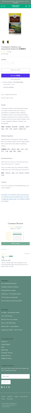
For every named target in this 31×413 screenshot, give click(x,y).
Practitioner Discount (7, 353)
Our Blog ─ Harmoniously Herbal (10, 312)
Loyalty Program (5, 344)
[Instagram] (4, 387)
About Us (3, 397)
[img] (4, 254)
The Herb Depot (6, 403)
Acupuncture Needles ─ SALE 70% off (11, 330)
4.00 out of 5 (18, 227)
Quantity (4, 60)
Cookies (3, 399)
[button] (4, 52)
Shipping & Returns (6, 358)
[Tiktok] (6, 387)
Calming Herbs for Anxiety (8, 290)
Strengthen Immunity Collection (9, 287)
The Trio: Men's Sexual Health (9, 297)
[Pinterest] (9, 387)
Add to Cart (15, 70)
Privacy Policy (10, 399)
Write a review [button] (16, 244)
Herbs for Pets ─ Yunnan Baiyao (10, 326)
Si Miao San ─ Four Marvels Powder (11, 294)
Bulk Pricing (4, 350)
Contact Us (4, 341)
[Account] (26, 6)
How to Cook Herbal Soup (8, 323)
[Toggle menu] (1, 6)
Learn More (15, 3)
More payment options (15, 79)
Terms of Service (24, 397)
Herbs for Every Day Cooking (9, 319)
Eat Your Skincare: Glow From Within (11, 301)
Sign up (6, 382)
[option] (15, 23)
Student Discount (6, 356)
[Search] (5, 6)
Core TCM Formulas (6, 316)
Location (16, 397)
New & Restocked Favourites (9, 283)
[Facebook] (1, 387)
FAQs (2, 347)
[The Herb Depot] (15, 6)
